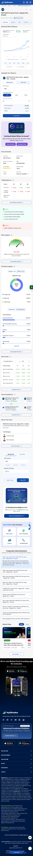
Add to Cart (10, 480)
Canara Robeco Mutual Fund (8, 813)
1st (8, 471)
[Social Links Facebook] (4, 720)
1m (9, 63)
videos (27, 624)
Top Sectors (12, 309)
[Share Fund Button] (30, 9)
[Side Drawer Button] (30, 2)
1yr (27, 63)
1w (5, 63)
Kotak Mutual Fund (6, 821)
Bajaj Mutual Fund (5, 807)
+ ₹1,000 (7, 465)
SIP (23, 361)
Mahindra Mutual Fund (6, 808)
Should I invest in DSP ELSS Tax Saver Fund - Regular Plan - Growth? (14, 595)
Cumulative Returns (8, 361)
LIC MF (3, 815)
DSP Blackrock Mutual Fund (13, 815)
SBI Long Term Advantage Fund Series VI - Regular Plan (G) (8, 376)
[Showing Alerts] (30, 837)
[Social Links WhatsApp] (23, 720)
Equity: (12, 271)
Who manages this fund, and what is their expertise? (16, 618)
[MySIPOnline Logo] (7, 2)
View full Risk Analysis (15, 261)
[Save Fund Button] (26, 9)
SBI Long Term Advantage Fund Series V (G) (8, 372)
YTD (23, 63)
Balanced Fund (12, 828)
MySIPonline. (15, 835)
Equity (2, 17)
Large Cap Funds (13, 827)
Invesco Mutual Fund (21, 813)
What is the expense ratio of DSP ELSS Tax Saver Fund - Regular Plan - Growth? (15, 571)
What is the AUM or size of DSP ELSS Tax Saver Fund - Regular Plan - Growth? (15, 583)
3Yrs (16, 95)
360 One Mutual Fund (16, 807)
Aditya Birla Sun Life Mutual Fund (9, 811)
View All (16, 346)
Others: (20, 271)
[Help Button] (30, 848)
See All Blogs (15, 654)
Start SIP (22, 480)
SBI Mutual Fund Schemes (18, 821)
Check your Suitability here (15, 515)
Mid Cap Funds (5, 830)
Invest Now (16, 852)
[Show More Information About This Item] (13, 180)
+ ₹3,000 (15, 465)
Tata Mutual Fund (20, 819)
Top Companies (20, 309)
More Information (15, 446)
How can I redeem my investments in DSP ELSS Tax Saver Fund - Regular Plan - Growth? (16, 607)
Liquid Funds (4, 828)
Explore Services (9, 735)
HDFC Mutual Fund (19, 810)
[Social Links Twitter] (12, 720)
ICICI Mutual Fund (17, 805)
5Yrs (26, 95)
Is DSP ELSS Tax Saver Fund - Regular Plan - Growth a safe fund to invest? (16, 589)
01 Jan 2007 (9, 66)
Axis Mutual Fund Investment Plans (10, 816)
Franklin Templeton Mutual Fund (9, 818)
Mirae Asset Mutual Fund (7, 810)
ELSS (7, 17)
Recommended (19, 17)
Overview (5, 22)
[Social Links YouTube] (15, 720)
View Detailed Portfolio (15, 351)
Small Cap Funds (21, 828)
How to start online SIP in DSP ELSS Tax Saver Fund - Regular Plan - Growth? (16, 601)
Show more (5, 427)
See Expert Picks (22, 144)
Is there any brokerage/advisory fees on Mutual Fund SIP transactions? (16, 613)
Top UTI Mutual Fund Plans (8, 819)
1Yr (7, 95)
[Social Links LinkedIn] (8, 720)
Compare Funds (15, 389)
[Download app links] (10, 671)
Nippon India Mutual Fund (7, 822)
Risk (19, 22)
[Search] (23, 2)
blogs (21, 624)
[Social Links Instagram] (19, 720)
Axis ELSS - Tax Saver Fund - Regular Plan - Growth (8, 379)
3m (14, 63)
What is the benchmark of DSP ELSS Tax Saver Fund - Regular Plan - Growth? (16, 577)
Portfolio (26, 22)
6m (18, 63)
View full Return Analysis (15, 202)
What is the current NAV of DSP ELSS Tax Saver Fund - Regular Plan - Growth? (15, 557)
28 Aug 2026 (21, 66)
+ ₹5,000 (22, 465)
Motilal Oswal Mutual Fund (20, 808)
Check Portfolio (10, 144)
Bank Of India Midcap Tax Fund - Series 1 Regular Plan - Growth (8, 369)
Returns (13, 22)
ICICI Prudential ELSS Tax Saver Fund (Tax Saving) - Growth (8, 383)
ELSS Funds (21, 827)
